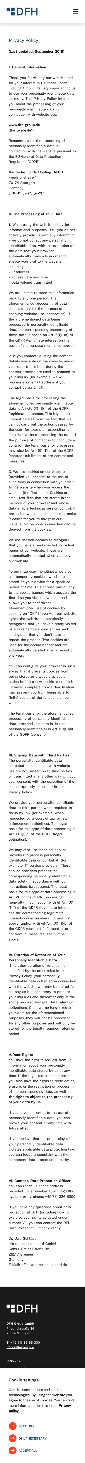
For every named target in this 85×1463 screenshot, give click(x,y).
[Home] (22, 11)
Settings (26, 1426)
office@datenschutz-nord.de (44, 1265)
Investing (13, 1360)
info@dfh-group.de (20, 1347)
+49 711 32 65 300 (25, 1342)
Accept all (28, 1450)
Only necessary (33, 1438)
